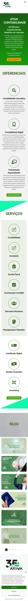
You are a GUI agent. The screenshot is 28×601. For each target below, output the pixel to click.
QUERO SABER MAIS (14, 195)
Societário (14, 256)
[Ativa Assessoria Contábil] (7, 8)
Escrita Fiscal (14, 274)
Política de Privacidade (18, 598)
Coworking (14, 390)
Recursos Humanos (14, 311)
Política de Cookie (9, 598)
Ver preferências (14, 595)
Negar (14, 591)
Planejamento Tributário (14, 330)
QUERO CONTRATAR (14, 398)
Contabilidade (14, 237)
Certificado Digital (14, 353)
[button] (26, 572)
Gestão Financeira (14, 372)
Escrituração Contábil (14, 293)
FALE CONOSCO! (15, 59)
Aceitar (14, 587)
